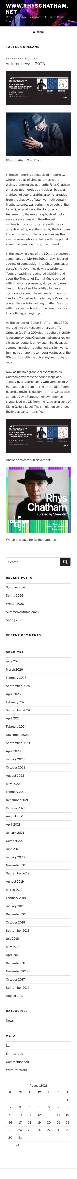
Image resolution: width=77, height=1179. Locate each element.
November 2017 (17, 971)
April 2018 (13, 955)
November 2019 (17, 865)
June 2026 (13, 661)
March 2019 (14, 890)
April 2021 (13, 824)
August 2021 (15, 816)
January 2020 (15, 857)
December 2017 (17, 963)
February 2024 (16, 726)
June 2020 (13, 849)
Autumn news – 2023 (25, 63)
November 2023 (17, 735)
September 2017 (17, 988)
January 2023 (15, 759)
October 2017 (15, 979)
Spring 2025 (14, 620)
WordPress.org (16, 1070)
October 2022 (15, 767)
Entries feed (14, 1054)
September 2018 (18, 930)
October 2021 (15, 808)
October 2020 (15, 841)
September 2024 (18, 710)
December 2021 (17, 800)
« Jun (19, 1145)
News (10, 1020)
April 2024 (13, 718)
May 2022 (13, 784)
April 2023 (13, 751)
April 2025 (13, 694)
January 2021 (15, 833)
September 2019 (18, 873)
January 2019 (15, 906)
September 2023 (18, 743)
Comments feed (17, 1062)
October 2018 (15, 922)
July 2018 (12, 938)
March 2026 (14, 669)
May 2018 (13, 947)
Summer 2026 (16, 587)
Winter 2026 (15, 604)
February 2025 (16, 702)
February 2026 (16, 678)
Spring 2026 (14, 595)
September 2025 (18, 686)
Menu (40, 32)
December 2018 (17, 914)
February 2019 (16, 898)
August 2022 (15, 775)
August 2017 (15, 996)
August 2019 (15, 881)
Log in (10, 1045)
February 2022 (16, 792)
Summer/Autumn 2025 (22, 612)
